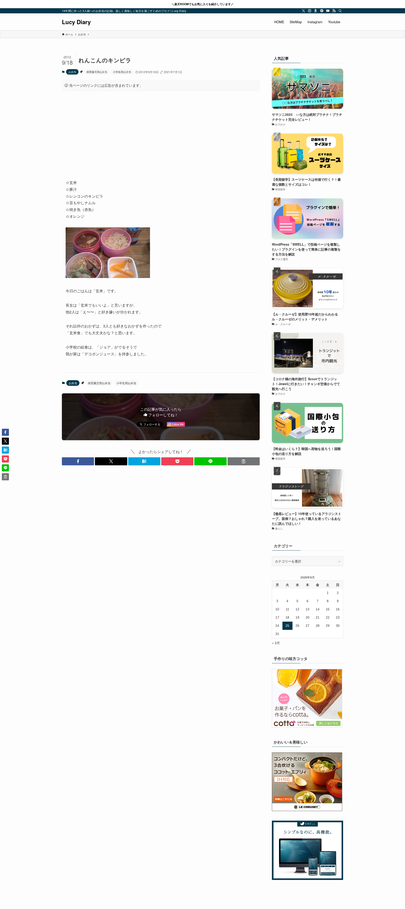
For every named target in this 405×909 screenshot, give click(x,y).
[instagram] (310, 10)
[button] (78, 461)
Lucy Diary (76, 22)
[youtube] (328, 10)
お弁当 (72, 72)
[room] (316, 10)
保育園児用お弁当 (96, 72)
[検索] (340, 10)
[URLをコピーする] (244, 461)
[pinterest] (322, 10)
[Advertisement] (161, 131)
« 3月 (276, 642)
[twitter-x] (303, 10)
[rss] (334, 10)
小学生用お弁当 (122, 72)
